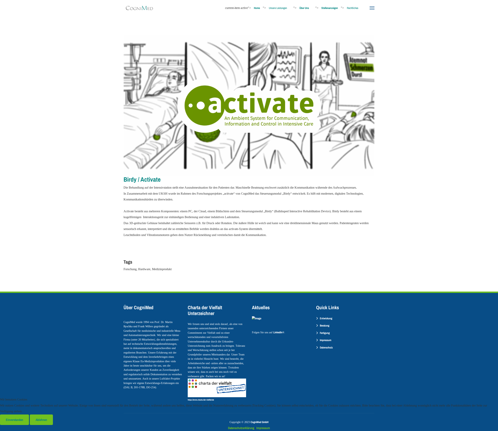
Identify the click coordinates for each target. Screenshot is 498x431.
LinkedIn (277, 332)
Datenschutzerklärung (241, 428)
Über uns (304, 8)
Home (257, 8)
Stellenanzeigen (329, 8)
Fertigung (325, 333)
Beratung (324, 325)
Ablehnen (41, 420)
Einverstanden (14, 420)
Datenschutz (326, 347)
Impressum (325, 340)
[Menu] (372, 8)
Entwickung (326, 318)
